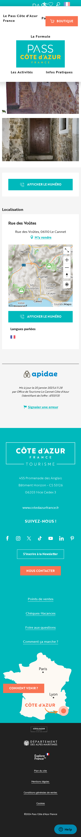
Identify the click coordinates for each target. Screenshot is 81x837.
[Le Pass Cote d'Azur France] (40, 54)
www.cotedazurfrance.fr (40, 507)
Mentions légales (40, 781)
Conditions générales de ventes (40, 792)
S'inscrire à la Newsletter (40, 554)
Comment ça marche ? (40, 641)
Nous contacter (40, 571)
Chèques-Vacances (40, 613)
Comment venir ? (23, 688)
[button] (58, 4)
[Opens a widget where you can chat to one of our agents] (65, 830)
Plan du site (40, 770)
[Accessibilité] (44, 4)
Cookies (40, 803)
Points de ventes (40, 599)
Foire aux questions (40, 627)
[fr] (67, 4)
